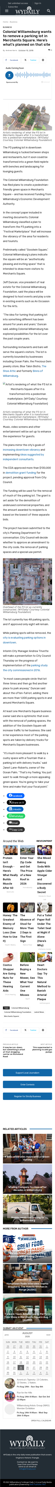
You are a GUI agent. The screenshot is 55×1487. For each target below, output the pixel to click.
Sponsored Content (27, 1243)
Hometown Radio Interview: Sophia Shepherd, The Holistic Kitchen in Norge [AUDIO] (27, 1286)
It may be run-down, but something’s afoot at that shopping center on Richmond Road (14, 1052)
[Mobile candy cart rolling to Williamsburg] (27, 1209)
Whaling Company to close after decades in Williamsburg (27, 1188)
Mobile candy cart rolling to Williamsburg (27, 1219)
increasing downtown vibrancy (21, 449)
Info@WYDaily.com (27, 1469)
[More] (43, 60)
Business (13, 22)
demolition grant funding (21, 472)
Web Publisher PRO (38, 1484)
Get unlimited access (18, 3)
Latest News (39, 1012)
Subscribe (13, 6)
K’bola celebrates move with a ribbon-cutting (27, 1158)
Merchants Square (11, 1016)
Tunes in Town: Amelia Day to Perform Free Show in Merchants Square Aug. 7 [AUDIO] (27, 1316)
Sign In (37, 3)
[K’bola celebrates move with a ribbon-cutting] (27, 1148)
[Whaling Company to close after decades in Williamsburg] (27, 1179)
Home (5, 22)
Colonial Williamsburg (20, 1008)
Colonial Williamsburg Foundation (17, 1012)
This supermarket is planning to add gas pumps (42, 1049)
